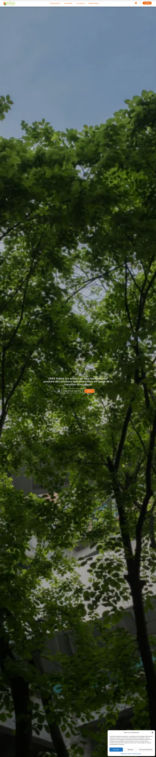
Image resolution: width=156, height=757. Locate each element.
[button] (152, 733)
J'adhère (148, 3)
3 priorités (68, 3)
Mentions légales (136, 753)
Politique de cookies (126, 753)
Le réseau (80, 3)
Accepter (116, 749)
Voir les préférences (145, 749)
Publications (94, 3)
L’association (55, 3)
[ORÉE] (9, 3)
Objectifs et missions (72, 391)
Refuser (130, 749)
